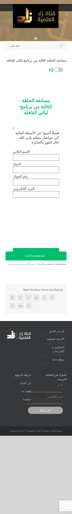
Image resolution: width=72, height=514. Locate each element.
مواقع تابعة (58, 359)
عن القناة (25, 383)
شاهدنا (27, 399)
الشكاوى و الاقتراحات (58, 349)
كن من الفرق (56, 331)
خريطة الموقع (23, 374)
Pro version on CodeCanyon (54, 264)
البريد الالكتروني (54, 396)
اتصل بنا (26, 391)
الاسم (59, 385)
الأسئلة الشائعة (55, 339)
